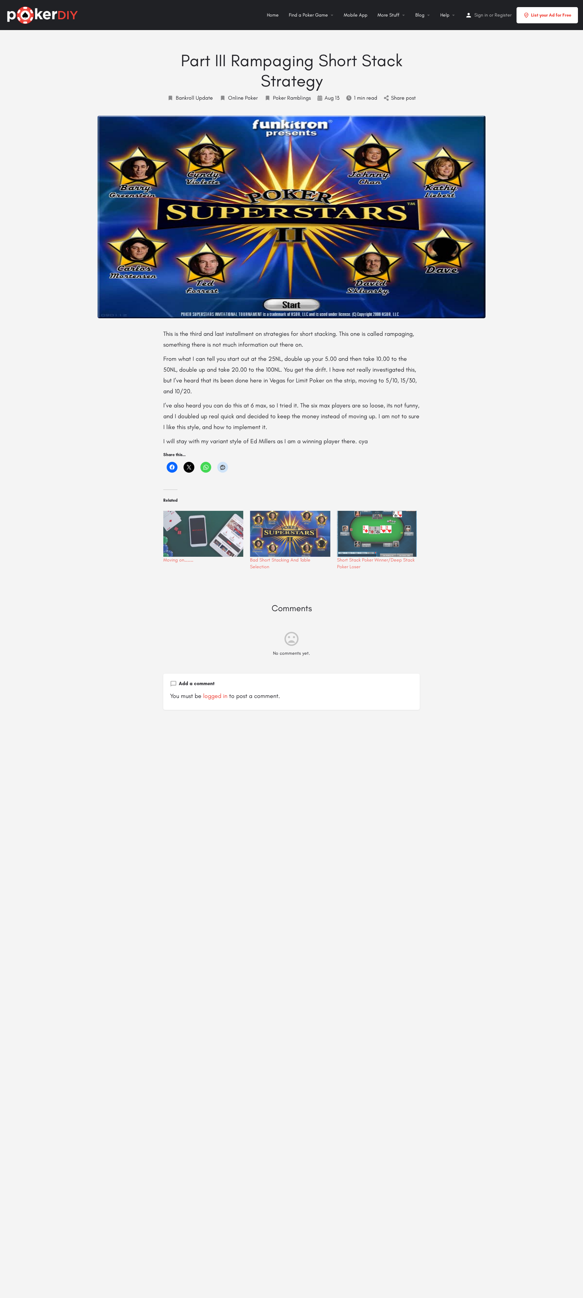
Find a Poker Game (308, 15)
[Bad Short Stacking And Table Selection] (290, 534)
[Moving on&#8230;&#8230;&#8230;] (203, 534)
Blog (419, 15)
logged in (215, 696)
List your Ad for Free (551, 15)
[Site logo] (43, 14)
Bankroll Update (194, 98)
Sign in (481, 15)
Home (273, 15)
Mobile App (355, 15)
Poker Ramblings (292, 98)
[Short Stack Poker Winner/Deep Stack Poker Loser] (377, 534)
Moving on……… (178, 560)
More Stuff (388, 15)
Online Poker (243, 98)
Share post (403, 98)
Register (503, 15)
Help (444, 15)
